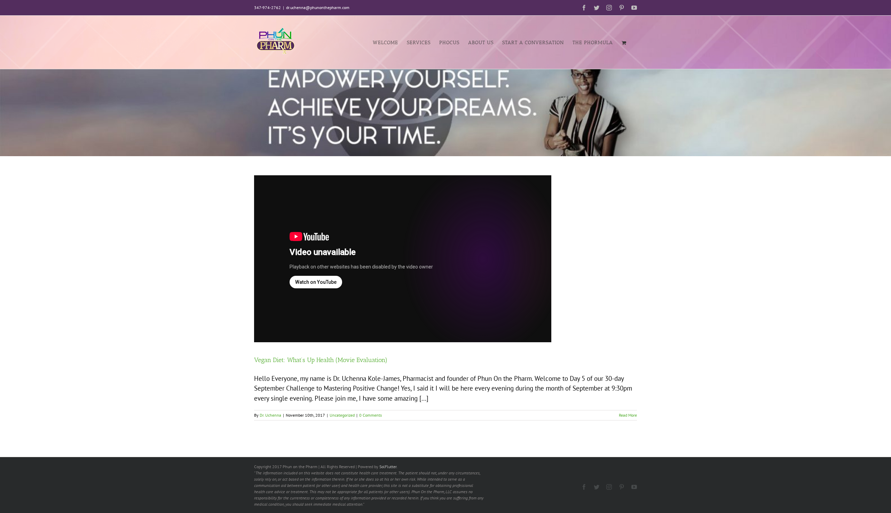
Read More (628, 415)
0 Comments (370, 415)
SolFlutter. (388, 466)
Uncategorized (342, 415)
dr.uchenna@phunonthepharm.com (317, 7)
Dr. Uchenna (270, 415)
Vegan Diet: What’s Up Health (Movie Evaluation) (320, 360)
